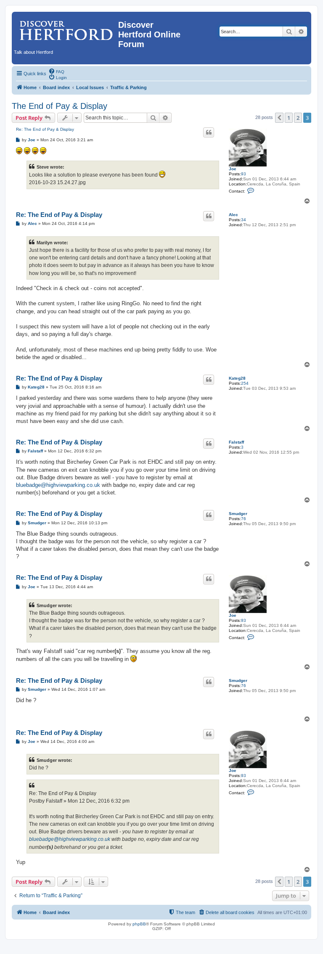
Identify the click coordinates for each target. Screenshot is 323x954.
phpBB (139, 924)
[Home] (66, 27)
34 (243, 219)
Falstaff (236, 442)
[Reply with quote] (208, 132)
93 (243, 174)
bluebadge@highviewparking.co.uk (58, 485)
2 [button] (298, 118)
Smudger (238, 513)
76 (243, 518)
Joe (232, 168)
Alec (233, 214)
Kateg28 (237, 378)
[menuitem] (56, 71)
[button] (279, 118)
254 (245, 383)
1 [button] (288, 118)
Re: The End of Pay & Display (45, 129)
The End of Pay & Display (59, 106)
